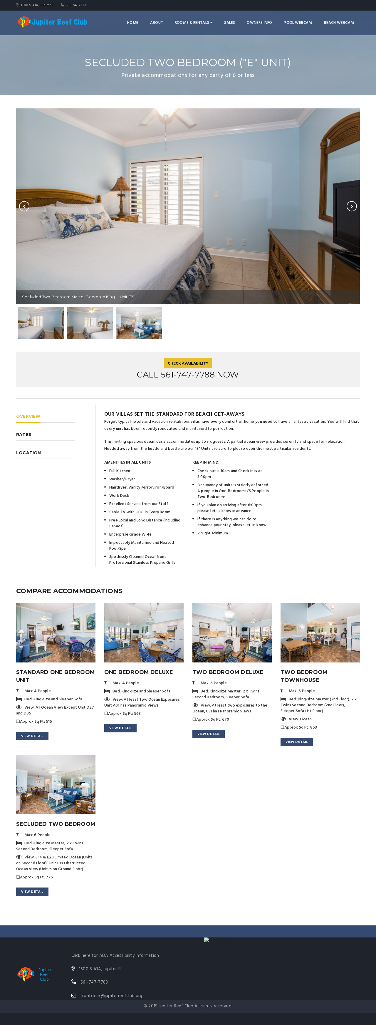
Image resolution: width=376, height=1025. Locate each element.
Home (132, 23)
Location (28, 452)
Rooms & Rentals (192, 23)
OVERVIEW (28, 416)
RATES (23, 434)
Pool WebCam (298, 23)
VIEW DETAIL (32, 736)
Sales (229, 23)
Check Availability (188, 363)
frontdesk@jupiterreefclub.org (111, 995)
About (156, 23)
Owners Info (259, 23)
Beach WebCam (339, 23)
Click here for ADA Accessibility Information (115, 955)
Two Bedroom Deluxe (228, 672)
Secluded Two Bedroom (55, 824)
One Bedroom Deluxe (138, 672)
